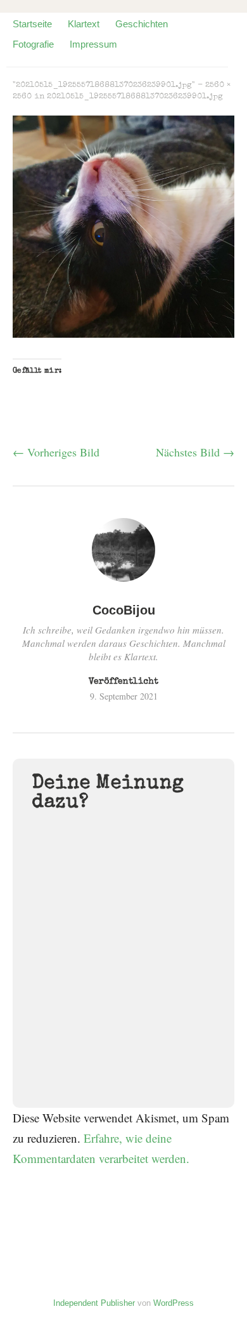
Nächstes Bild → (195, 452)
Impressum (93, 44)
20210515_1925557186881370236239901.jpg (135, 97)
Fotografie (33, 44)
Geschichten (141, 23)
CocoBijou (123, 610)
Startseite (32, 23)
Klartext (83, 23)
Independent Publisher (94, 1303)
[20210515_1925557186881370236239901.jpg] (123, 333)
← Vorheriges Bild (56, 452)
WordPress (173, 1303)
